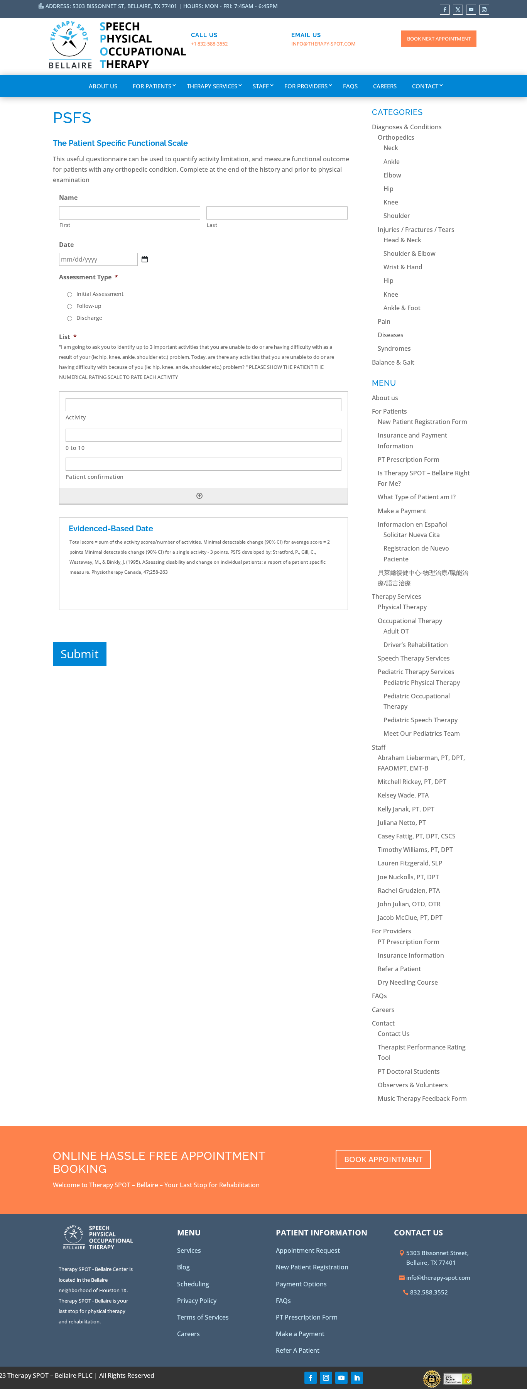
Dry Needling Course (408, 982)
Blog (183, 1267)
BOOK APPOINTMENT (383, 1159)
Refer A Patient (297, 1350)
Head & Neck (402, 240)
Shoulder (396, 215)
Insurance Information (411, 955)
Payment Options (301, 1284)
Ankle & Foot (402, 308)
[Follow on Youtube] (471, 10)
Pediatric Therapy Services (416, 671)
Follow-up (88, 305)
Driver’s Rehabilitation (415, 644)
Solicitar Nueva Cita (411, 535)
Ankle (391, 161)
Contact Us (394, 1033)
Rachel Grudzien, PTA (409, 890)
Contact (425, 86)
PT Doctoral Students (409, 1071)
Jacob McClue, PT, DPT (410, 917)
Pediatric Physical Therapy (421, 682)
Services (189, 1250)
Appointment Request (308, 1250)
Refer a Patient (399, 969)
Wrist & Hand (402, 267)
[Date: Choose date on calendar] (145, 259)
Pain (384, 321)
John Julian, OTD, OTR (409, 904)
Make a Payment (402, 511)
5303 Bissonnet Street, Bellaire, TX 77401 (437, 1258)
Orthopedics (396, 137)
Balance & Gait (393, 362)
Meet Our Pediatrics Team (421, 733)
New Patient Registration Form (422, 421)
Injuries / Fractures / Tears (416, 229)
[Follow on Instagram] (484, 10)
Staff (261, 86)
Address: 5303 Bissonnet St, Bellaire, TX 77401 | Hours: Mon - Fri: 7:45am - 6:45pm (162, 6)
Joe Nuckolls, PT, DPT (408, 877)
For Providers (306, 86)
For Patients (152, 86)
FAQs (350, 86)
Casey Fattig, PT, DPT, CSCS (417, 836)
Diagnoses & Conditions (407, 127)
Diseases (391, 335)
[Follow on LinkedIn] (357, 1378)
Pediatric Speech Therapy (420, 720)
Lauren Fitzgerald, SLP (410, 863)
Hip (388, 188)
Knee (390, 202)
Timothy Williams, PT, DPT (415, 849)
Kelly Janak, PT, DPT (406, 809)
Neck (390, 148)
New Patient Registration (312, 1267)
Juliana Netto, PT (402, 822)
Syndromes (394, 348)
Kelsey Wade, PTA (403, 795)
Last (212, 224)
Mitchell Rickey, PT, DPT (412, 781)
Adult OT (396, 631)
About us (103, 86)
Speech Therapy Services (414, 658)
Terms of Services (203, 1317)
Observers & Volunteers (413, 1085)
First (65, 224)
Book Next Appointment (439, 38)
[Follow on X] (458, 10)
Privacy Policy (196, 1300)
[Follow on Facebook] (445, 10)
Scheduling (193, 1284)
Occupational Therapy (410, 621)
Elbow (392, 175)
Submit (80, 654)
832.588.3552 (429, 1292)
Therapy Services (212, 86)
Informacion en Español (413, 524)
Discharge (89, 317)
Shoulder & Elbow (409, 253)
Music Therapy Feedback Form (422, 1098)
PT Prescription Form (408, 459)
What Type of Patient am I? (417, 497)
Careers (385, 86)
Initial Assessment (99, 293)
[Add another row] (199, 496)
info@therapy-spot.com (323, 43)
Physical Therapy (402, 607)
